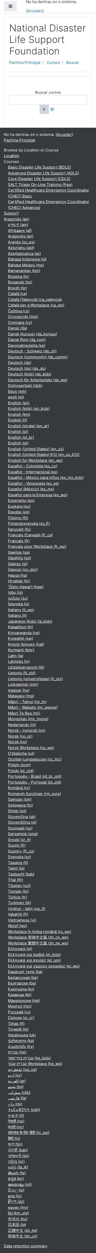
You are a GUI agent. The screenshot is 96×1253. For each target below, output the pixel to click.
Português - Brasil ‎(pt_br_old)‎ (34, 776)
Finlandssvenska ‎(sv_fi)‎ (29, 523)
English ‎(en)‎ (18, 402)
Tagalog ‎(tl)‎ (18, 862)
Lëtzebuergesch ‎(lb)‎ (26, 667)
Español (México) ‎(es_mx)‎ (31, 489)
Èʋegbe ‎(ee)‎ (19, 512)
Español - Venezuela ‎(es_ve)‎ (33, 483)
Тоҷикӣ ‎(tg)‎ (18, 1029)
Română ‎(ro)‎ (19, 787)
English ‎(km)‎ (19, 414)
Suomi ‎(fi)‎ (17, 845)
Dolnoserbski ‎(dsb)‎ (25, 385)
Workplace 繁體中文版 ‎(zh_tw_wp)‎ (38, 943)
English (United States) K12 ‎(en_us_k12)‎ (43, 454)
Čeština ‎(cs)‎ (18, 311)
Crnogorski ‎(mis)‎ (23, 316)
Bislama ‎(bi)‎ (18, 276)
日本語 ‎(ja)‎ (17, 1224)
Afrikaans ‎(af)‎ (20, 230)
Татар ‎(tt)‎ (16, 1023)
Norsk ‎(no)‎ (17, 741)
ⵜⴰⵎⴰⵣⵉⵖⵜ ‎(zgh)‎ (24, 1109)
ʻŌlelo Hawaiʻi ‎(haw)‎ (26, 586)
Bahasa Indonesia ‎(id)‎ (27, 259)
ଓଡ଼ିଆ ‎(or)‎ (16, 1161)
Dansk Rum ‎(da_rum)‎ (27, 339)
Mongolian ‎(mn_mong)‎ (28, 718)
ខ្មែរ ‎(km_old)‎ (18, 1213)
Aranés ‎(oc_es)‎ (21, 242)
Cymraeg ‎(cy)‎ (20, 322)
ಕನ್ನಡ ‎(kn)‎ (16, 1178)
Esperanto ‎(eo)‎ (21, 500)
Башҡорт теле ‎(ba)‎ (25, 971)
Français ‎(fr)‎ (19, 540)
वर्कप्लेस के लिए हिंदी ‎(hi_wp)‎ (28, 1132)
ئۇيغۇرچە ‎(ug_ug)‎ (22, 1069)
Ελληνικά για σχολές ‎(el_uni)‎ (34, 960)
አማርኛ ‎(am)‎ (18, 224)
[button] (53, 109)
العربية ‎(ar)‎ (17, 1081)
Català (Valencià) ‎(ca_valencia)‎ (35, 299)
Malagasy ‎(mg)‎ (21, 695)
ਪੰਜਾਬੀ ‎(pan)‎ (18, 1150)
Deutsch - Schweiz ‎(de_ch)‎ (32, 351)
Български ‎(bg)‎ (22, 983)
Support (11, 213)
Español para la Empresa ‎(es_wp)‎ (37, 494)
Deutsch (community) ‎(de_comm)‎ (38, 356)
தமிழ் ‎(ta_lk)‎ (18, 1167)
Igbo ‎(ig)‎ (15, 592)
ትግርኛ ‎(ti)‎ (16, 1115)
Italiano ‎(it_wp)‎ (21, 609)
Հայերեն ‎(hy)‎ (21, 1046)
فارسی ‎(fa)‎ (17, 1098)
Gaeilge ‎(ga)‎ (19, 552)
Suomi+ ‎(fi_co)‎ (21, 851)
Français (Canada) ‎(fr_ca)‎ (30, 535)
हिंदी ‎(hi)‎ (14, 1138)
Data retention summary (25, 1246)
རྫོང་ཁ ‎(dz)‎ (16, 1201)
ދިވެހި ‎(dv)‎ (15, 1104)
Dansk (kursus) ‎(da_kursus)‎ (32, 334)
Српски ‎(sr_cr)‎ (21, 1017)
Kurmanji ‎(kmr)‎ (21, 649)
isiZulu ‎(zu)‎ (18, 598)
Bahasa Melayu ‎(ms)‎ (26, 265)
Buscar (72, 62)
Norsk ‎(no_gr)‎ (20, 736)
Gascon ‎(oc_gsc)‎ (23, 569)
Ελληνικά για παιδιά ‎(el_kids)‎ (34, 954)
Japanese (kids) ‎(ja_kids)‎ (30, 621)
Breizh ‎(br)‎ (17, 288)
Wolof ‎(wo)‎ (17, 925)
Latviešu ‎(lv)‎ (19, 661)
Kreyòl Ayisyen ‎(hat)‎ (26, 644)
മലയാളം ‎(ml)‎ (20, 1184)
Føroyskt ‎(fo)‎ (19, 529)
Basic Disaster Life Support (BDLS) (39, 167)
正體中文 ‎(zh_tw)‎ (22, 1230)
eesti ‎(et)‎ (16, 397)
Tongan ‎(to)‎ (18, 891)
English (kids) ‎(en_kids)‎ (29, 408)
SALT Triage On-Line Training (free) (40, 184)
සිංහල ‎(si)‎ (16, 1190)
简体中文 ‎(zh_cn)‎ (22, 1236)
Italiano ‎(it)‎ (17, 615)
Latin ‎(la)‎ (15, 655)
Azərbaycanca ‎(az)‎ (24, 253)
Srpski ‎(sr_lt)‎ (19, 839)
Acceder (34, 10)
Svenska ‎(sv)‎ (19, 856)
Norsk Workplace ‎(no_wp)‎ (31, 747)
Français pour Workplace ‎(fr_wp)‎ (37, 546)
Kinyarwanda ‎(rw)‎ (24, 632)
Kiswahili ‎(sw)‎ (20, 638)
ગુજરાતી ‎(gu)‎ (18, 1155)
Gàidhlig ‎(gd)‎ (19, 557)
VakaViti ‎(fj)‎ (18, 914)
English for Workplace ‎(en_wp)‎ (35, 460)
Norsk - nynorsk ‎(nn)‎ (26, 730)
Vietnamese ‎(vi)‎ (22, 920)
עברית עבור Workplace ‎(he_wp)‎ (35, 1063)
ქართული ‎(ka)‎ (21, 1040)
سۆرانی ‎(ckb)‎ (19, 1092)
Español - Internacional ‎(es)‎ (33, 471)
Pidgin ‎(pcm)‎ (19, 764)
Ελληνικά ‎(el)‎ (20, 948)
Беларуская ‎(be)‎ (23, 977)
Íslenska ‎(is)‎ (18, 603)
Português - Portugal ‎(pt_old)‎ (34, 782)
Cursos (53, 62)
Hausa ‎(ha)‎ (17, 575)
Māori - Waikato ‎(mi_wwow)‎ (33, 707)
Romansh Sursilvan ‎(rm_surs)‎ (34, 793)
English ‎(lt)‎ (17, 420)
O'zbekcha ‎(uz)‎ (21, 753)
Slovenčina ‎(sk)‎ (22, 816)
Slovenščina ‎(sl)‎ (22, 822)
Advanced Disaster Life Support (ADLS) (43, 173)
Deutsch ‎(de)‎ (19, 362)
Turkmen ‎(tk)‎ (19, 902)
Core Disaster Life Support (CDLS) (39, 178)
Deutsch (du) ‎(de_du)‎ (27, 368)
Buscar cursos (48, 92)
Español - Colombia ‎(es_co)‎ (32, 466)
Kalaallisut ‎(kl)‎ (20, 626)
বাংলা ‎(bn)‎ (15, 1144)
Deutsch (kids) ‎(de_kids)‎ (29, 374)
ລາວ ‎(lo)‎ (15, 1195)
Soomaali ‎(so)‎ (20, 828)
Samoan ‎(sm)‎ (19, 799)
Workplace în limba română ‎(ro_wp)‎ (39, 931)
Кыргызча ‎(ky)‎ (21, 989)
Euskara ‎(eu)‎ (19, 506)
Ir (44, 109)
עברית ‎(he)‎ (17, 1052)
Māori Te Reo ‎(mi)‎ (24, 713)
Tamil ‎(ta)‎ (16, 868)
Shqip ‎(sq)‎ (17, 810)
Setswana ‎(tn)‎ (20, 805)
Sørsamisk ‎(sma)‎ (23, 833)
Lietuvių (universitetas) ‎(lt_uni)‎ (35, 678)
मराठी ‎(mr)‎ (16, 1127)
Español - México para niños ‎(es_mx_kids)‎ (46, 477)
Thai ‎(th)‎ (15, 879)
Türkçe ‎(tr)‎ (17, 897)
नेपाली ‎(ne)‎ (16, 1121)
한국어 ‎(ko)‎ (17, 1218)
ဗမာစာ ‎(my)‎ (18, 1207)
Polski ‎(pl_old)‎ (21, 770)
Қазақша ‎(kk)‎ (19, 994)
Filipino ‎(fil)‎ (18, 517)
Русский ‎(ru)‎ (19, 1012)
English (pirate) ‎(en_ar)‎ (28, 425)
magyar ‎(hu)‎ (18, 690)
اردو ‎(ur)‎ (15, 1075)
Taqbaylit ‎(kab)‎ (21, 874)
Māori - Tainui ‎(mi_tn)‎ (27, 701)
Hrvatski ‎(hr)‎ (19, 580)
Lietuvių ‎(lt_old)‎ (22, 672)
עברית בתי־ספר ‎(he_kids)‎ (29, 1058)
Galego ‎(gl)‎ (18, 563)
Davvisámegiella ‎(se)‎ (26, 345)
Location (11, 155)
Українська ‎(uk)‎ (22, 1035)
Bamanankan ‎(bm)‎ (24, 270)
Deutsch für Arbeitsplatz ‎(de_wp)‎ (37, 379)
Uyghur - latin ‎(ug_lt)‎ (26, 908)
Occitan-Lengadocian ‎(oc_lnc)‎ (34, 759)
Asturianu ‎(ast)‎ (21, 247)
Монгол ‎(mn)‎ (19, 1006)
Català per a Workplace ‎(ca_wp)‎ (36, 305)
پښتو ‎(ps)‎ (16, 1086)
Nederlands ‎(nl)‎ (22, 724)
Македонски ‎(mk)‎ (24, 1000)
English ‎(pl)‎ (18, 431)
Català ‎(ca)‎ (17, 293)
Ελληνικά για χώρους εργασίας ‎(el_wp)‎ (44, 966)
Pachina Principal (24, 62)
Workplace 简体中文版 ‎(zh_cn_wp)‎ (38, 937)
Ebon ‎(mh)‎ (17, 391)
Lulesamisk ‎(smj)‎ (23, 684)
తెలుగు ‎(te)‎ (17, 1173)
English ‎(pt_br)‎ (21, 437)
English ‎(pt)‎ (18, 443)
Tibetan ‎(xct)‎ (19, 885)
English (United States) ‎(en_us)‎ (36, 448)
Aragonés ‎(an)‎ (16, 219)
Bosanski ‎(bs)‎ (20, 282)
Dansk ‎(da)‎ (17, 328)
